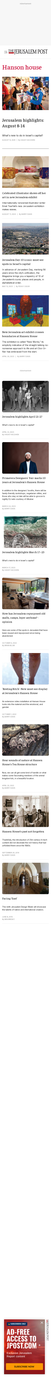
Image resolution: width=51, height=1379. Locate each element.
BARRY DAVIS (26, 214)
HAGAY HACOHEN (28, 140)
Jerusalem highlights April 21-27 (22, 416)
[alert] (24, 1347)
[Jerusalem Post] (28, 52)
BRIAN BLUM (10, 645)
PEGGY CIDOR (24, 286)
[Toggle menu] (5, 52)
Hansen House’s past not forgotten (23, 831)
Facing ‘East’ (9, 898)
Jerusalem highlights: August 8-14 (23, 122)
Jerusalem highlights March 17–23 (23, 552)
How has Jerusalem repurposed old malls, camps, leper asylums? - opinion (23, 617)
